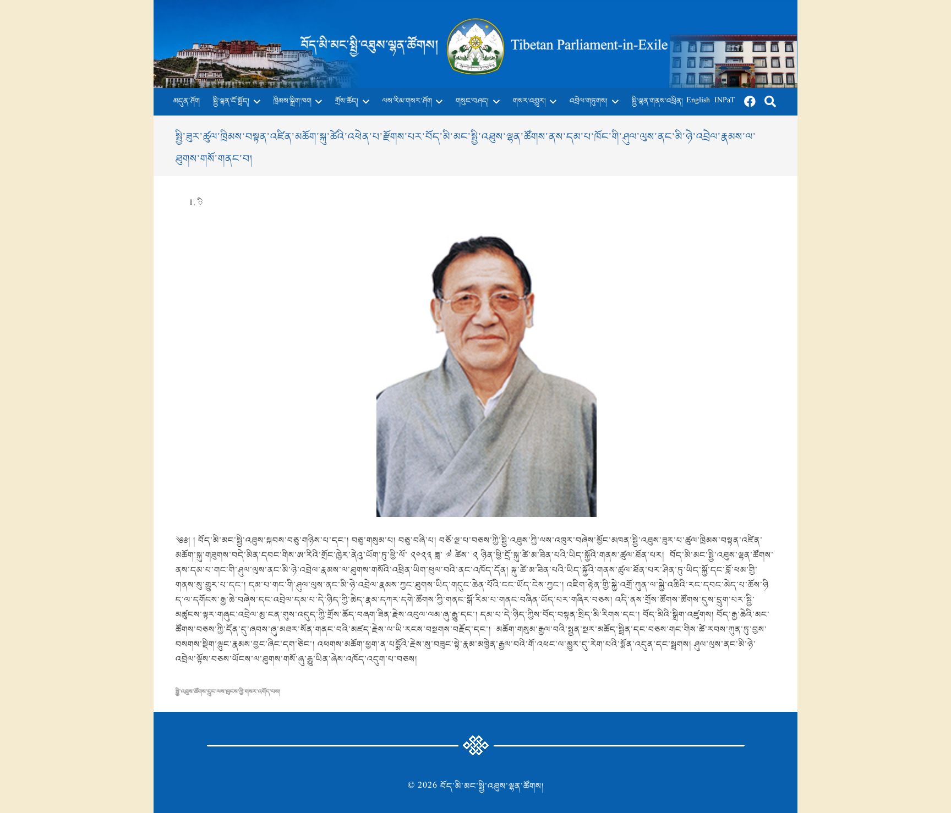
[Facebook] (750, 101)
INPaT (724, 101)
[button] (254, 102)
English (698, 101)
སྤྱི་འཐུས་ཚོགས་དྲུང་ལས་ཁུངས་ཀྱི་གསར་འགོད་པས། (228, 692)
